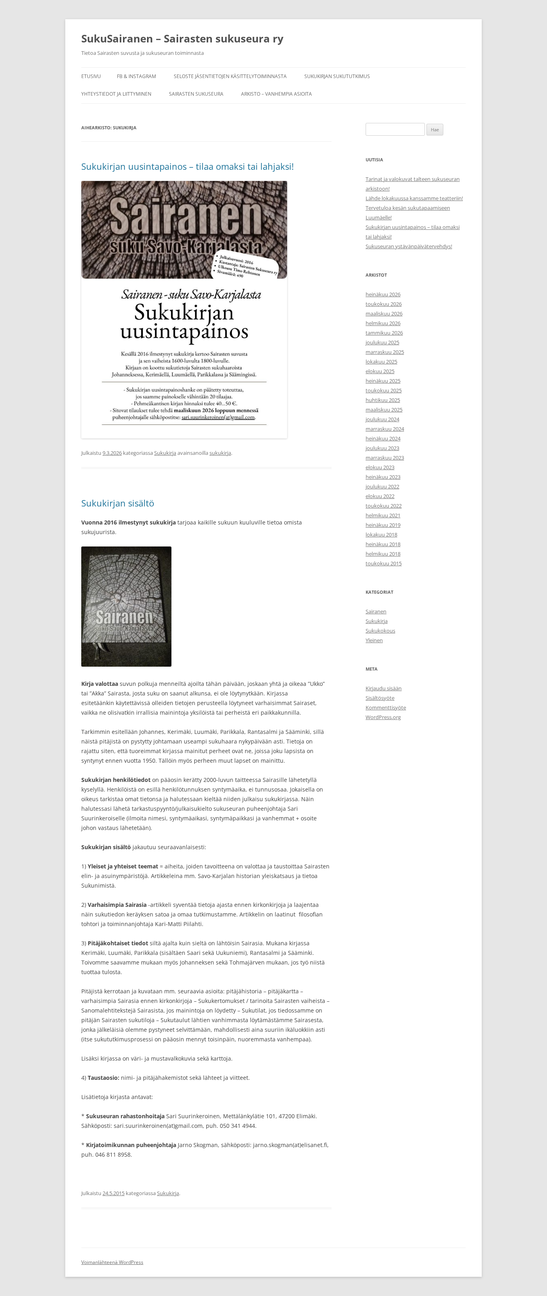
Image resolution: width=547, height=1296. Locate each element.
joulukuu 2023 (382, 448)
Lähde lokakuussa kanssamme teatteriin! (414, 198)
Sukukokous (380, 630)
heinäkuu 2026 (383, 294)
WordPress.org (383, 717)
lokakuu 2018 (381, 534)
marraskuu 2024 (385, 428)
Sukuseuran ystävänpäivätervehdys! (409, 246)
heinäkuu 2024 (383, 438)
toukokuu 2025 (384, 390)
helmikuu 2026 (383, 323)
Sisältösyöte (380, 697)
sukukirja (220, 452)
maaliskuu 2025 (384, 409)
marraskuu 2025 (385, 352)
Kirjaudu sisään (384, 688)
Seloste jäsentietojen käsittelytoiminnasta (230, 76)
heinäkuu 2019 (383, 524)
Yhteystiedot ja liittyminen (116, 93)
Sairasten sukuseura (196, 93)
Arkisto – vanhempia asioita (276, 93)
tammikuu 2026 (384, 332)
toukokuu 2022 (384, 505)
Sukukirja (165, 452)
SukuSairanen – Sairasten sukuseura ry (182, 38)
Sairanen (376, 611)
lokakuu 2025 (381, 361)
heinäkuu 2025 (383, 380)
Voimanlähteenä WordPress (112, 1262)
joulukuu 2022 (382, 486)
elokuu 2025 (380, 371)
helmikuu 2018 (383, 553)
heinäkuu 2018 (383, 544)
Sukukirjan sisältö (117, 503)
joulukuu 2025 (382, 342)
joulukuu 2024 (382, 419)
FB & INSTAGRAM (136, 76)
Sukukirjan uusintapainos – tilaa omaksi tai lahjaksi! (187, 166)
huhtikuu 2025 (383, 400)
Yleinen (374, 640)
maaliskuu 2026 (384, 313)
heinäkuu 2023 (383, 476)
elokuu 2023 (380, 467)
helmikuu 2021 (383, 515)
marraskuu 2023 (385, 457)
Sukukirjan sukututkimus (337, 76)
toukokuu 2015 (384, 563)
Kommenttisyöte (386, 707)
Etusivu (91, 76)
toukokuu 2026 (384, 303)
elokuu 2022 (380, 496)
